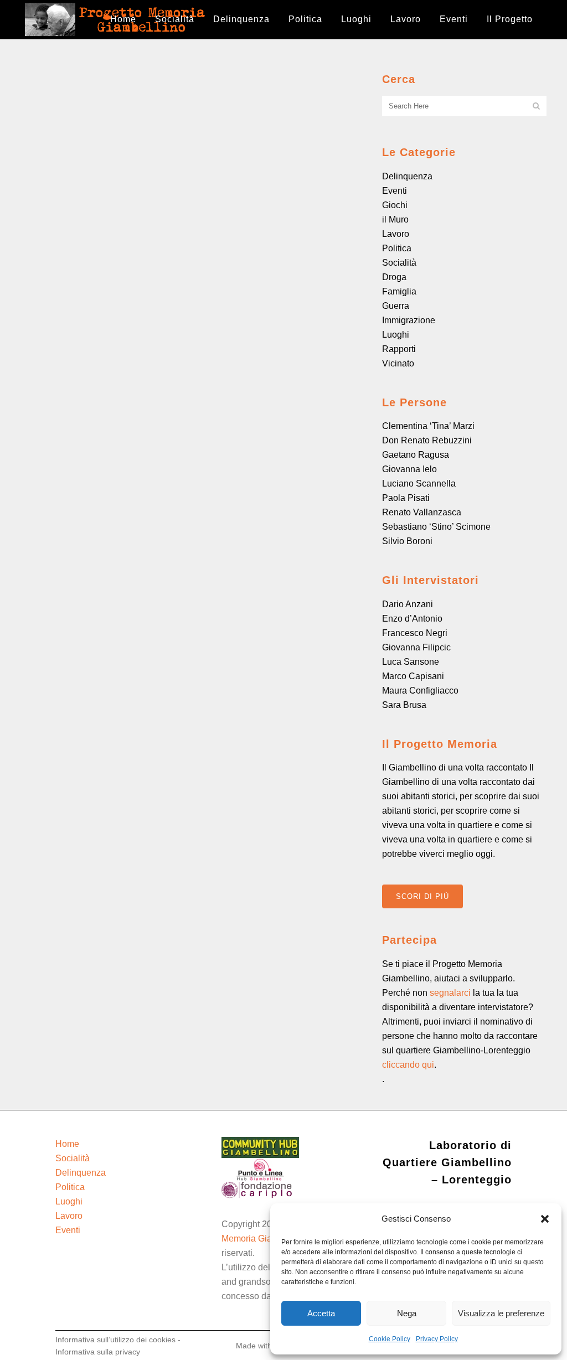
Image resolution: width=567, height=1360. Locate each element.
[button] (544, 1218)
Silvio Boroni (407, 541)
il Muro (395, 219)
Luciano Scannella (419, 483)
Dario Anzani (407, 604)
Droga (394, 277)
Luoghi (395, 334)
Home (67, 1144)
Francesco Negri (414, 633)
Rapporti (399, 349)
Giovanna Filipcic (416, 647)
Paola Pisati (406, 498)
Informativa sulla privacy (97, 1351)
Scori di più (422, 896)
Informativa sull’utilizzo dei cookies (115, 1339)
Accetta (321, 1313)
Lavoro (395, 234)
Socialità (399, 262)
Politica (396, 248)
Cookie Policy (389, 1339)
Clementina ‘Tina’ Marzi (428, 426)
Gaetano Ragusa (415, 454)
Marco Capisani (413, 676)
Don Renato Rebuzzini (427, 440)
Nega (406, 1313)
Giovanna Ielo (409, 469)
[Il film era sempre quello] (101, 127)
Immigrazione (408, 320)
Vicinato (398, 363)
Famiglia (399, 291)
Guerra (395, 306)
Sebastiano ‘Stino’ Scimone (436, 526)
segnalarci (450, 992)
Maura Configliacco (420, 690)
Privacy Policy (437, 1339)
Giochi (395, 205)
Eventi (394, 190)
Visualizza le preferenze (501, 1313)
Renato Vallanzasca (421, 512)
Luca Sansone (410, 661)
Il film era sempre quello (100, 191)
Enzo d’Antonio (412, 618)
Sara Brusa (404, 705)
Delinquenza (407, 176)
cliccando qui (408, 1064)
